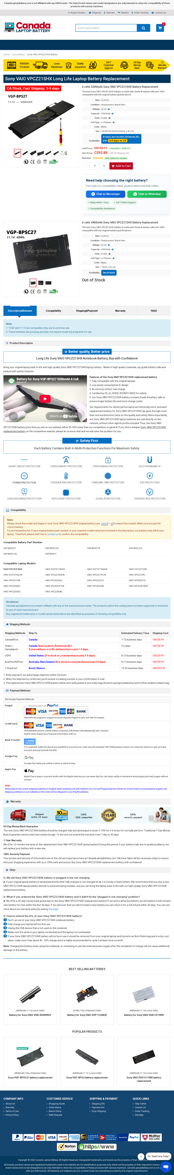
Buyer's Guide (77, 12)
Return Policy (55, 1111)
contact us (52, 534)
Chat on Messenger (108, 194)
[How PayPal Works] (129, 1137)
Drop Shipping (99, 1111)
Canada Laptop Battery (47, 1160)
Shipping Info (98, 1103)
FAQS (154, 310)
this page (53, 909)
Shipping (96, 12)
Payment (110, 12)
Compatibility (53, 310)
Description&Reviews (20, 310)
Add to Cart (123, 166)
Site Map (139, 1115)
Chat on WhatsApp (149, 194)
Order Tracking (141, 12)
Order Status (55, 1107)
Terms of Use (12, 1111)
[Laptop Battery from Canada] (26, 31)
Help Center (140, 1103)
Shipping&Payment (87, 310)
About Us (10, 1103)
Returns (125, 12)
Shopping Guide (57, 1103)
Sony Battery (18, 54)
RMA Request (55, 1115)
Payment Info (98, 1107)
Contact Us (160, 12)
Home (6, 54)
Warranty (120, 310)
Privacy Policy (12, 1115)
